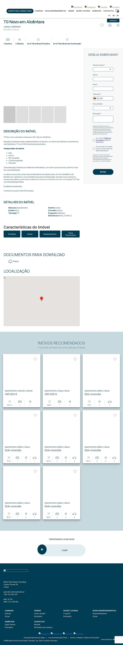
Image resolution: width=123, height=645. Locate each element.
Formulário (38, 616)
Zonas (7, 616)
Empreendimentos (100, 613)
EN (114, 16)
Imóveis (8, 613)
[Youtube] (114, 7)
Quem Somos (10, 624)
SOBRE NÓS (9, 622)
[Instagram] (90, 7)
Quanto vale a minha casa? (20, 11)
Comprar (39, 11)
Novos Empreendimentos (55, 11)
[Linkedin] (103, 7)
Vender (71, 11)
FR (118, 16)
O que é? (66, 613)
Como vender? (40, 613)
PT (109, 16)
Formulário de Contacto (43, 627)
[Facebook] (76, 7)
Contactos (108, 11)
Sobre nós (96, 11)
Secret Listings (83, 11)
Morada (37, 624)
